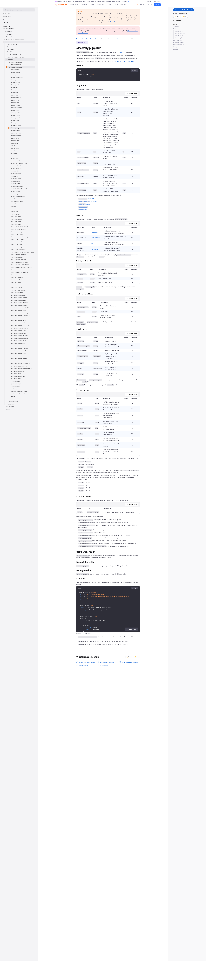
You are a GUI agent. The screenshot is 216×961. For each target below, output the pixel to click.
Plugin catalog (7, 16)
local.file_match (15, 148)
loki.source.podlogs (16, 191)
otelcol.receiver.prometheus (18, 290)
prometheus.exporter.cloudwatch (20, 307)
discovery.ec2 (14, 87)
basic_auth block (180, 31)
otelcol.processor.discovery (18, 259)
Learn (109, 4)
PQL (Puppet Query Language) (124, 61)
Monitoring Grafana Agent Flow (16, 57)
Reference (105, 38)
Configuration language (14, 54)
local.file (13, 145)
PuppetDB (121, 52)
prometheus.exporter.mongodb (19, 328)
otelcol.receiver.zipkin (17, 292)
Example (175, 49)
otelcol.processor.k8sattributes (19, 262)
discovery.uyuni (15, 140)
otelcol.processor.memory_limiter (20, 264)
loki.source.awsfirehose (17, 161)
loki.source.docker (16, 168)
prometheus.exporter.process (19, 340)
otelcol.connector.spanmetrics (19, 232)
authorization (95, 238)
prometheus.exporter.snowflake (19, 348)
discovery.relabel (15, 130)
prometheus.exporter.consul (18, 310)
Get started (10, 49)
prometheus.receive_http (18, 371)
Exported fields (177, 40)
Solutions (84, 4)
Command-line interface (15, 62)
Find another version (8, 28)
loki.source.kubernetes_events (19, 188)
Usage (175, 24)
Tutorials (9, 52)
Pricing (92, 4)
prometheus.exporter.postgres (19, 338)
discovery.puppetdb (16, 128)
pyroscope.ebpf (15, 381)
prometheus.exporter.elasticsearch (20, 315)
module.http (14, 209)
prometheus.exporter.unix (18, 356)
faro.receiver (14, 143)
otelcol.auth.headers (16, 219)
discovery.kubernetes (17, 107)
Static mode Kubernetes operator (15, 39)
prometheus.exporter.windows (19, 361)
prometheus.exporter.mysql (18, 333)
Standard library (13, 401)
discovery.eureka (15, 90)
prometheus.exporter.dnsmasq (19, 313)
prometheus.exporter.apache (19, 297)
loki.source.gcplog (16, 173)
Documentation (80, 38)
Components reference (115, 38)
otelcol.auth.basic (16, 214)
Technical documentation (10, 14)
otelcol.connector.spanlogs (18, 229)
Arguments (176, 26)
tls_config (94, 249)
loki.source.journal (16, 181)
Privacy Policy (82, 1)
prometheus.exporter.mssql (18, 330)
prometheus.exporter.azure (18, 300)
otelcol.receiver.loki (16, 282)
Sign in (150, 4)
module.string (14, 211)
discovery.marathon (16, 118)
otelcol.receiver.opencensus (18, 285)
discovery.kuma (15, 110)
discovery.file (14, 92)
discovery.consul (15, 72)
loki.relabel (13, 156)
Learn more (124, 1)
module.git (13, 206)
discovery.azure (15, 69)
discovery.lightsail (16, 112)
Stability (8, 409)
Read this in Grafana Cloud (183, 9)
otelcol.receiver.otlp (16, 287)
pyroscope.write (15, 386)
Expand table (133, 93)
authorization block (180, 33)
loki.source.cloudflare (17, 166)
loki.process (14, 153)
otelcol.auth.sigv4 (16, 224)
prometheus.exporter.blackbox (19, 302)
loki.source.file (15, 171)
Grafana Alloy (112, 22)
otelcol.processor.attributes (18, 254)
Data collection (10, 406)
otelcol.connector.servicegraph (19, 226)
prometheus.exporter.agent (18, 295)
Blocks (175, 28)
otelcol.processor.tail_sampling (19, 272)
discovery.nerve (15, 120)
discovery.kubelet (15, 105)
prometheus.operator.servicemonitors (21, 368)
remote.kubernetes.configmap (19, 391)
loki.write (13, 199)
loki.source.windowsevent (18, 196)
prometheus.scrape (16, 378)
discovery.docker (15, 82)
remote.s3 (13, 396)
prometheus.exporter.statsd (18, 353)
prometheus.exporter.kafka (18, 323)
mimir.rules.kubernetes (17, 201)
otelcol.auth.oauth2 (16, 221)
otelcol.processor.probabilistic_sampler (21, 267)
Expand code (132, 629)
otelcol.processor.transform (18, 275)
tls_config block (179, 38)
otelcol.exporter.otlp (16, 244)
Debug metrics (177, 47)
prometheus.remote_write (18, 376)
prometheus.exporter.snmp (18, 345)
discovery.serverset (16, 135)
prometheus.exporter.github (18, 320)
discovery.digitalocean (17, 77)
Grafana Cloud (74, 4)
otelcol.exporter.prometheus (18, 249)
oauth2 (93, 243)
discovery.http (15, 100)
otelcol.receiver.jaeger (17, 277)
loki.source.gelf (15, 176)
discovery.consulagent (17, 74)
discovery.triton (15, 138)
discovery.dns (14, 80)
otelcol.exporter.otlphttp (18, 247)
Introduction (9, 34)
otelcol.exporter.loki (16, 242)
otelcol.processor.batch (17, 257)
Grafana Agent (89, 38)
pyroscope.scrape (16, 383)
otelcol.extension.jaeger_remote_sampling (22, 252)
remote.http (14, 389)
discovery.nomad (15, 123)
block (84, 204)
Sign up (157, 4)
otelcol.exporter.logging (17, 239)
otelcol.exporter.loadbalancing (19, 237)
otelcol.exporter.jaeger (17, 234)
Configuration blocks (15, 64)
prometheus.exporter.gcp (18, 318)
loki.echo (13, 150)
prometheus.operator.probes (19, 366)
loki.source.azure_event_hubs (19, 163)
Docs (116, 4)
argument (86, 199)
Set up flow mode (12, 44)
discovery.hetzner (16, 97)
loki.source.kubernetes (17, 186)
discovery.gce (14, 95)
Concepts (10, 47)
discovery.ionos (15, 102)
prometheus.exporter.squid (18, 351)
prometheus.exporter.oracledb (19, 335)
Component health (178, 42)
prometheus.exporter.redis (18, 343)
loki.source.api (14, 158)
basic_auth (94, 232)
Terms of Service (72, 1)
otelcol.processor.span (17, 269)
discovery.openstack (16, 125)
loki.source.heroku (16, 178)
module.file (14, 204)
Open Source (100, 4)
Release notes (11, 404)
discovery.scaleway (16, 133)
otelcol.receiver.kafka (17, 280)
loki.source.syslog (15, 194)
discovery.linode (15, 115)
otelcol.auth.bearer (16, 216)
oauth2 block (179, 35)
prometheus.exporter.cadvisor (19, 305)
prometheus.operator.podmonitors (20, 363)
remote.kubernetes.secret (18, 394)
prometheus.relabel (16, 373)
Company (122, 4)
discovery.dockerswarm (17, 85)
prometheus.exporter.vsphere (19, 358)
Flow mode (98, 38)
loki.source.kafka (15, 183)
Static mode (9, 36)
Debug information (178, 44)
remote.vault (14, 399)
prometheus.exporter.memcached (20, 325)
